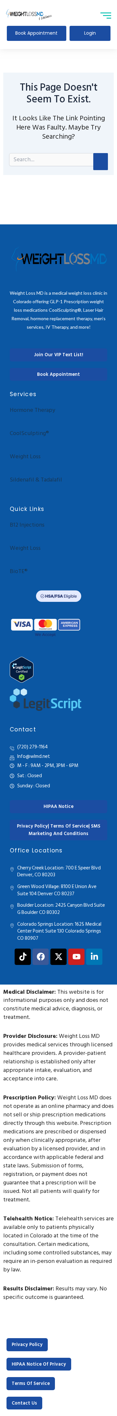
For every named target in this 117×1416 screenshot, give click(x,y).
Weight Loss (25, 456)
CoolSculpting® (29, 433)
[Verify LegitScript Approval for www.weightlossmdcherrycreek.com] (58, 670)
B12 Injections (27, 525)
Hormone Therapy (32, 410)
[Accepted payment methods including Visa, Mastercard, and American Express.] (45, 626)
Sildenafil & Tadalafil (36, 479)
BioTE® (19, 571)
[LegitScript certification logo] (45, 700)
